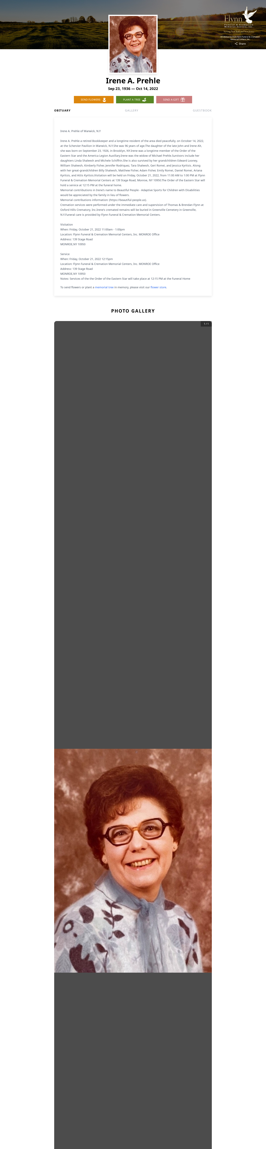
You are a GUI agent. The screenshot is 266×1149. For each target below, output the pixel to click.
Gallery (131, 110)
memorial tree (104, 287)
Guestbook (202, 110)
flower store (158, 287)
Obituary (62, 110)
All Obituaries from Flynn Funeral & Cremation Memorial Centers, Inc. (240, 38)
